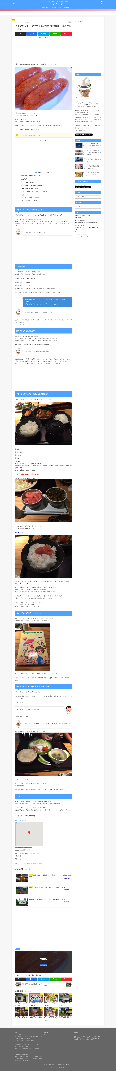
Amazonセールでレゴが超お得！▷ (58, 9)
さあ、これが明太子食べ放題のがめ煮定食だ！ (32, 185)
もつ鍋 (23, 863)
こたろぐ (58, 4)
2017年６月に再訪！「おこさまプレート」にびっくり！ (35, 191)
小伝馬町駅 (39, 863)
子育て (76, 7)
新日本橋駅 (33, 863)
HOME (14, 12)
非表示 (50, 172)
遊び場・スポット (46, 7)
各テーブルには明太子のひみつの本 (30, 188)
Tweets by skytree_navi (80, 185)
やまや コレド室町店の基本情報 (30, 197)
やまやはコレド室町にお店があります (30, 175)
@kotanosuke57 (31, 115)
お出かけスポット (20, 12)
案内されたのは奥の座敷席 (27, 182)
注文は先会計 (24, 179)
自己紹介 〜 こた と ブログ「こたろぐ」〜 (66, 1064)
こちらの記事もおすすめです (29, 200)
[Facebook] (43, 965)
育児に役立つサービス (69, 7)
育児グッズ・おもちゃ (57, 7)
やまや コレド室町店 (20, 820)
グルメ (26, 12)
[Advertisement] (43, 50)
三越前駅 (28, 863)
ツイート (46, 1034)
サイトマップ (44, 1064)
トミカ (39, 7)
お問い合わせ (52, 1064)
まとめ (22, 195)
